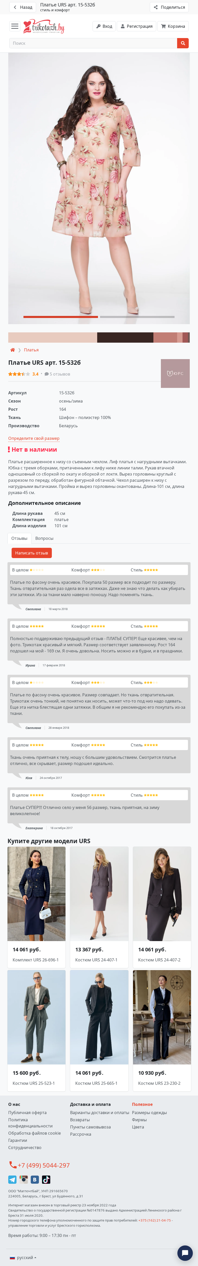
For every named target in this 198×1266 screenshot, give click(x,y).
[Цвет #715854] (189, 337)
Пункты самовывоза (90, 1127)
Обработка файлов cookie (34, 1133)
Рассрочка (80, 1134)
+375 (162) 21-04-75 (154, 1220)
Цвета (138, 1127)
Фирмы (139, 1120)
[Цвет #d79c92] (180, 337)
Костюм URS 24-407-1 (96, 960)
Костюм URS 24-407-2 (159, 960)
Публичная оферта (27, 1112)
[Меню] (14, 26)
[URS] (175, 373)
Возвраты (80, 1120)
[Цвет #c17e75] (165, 337)
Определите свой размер (34, 438)
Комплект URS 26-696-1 (36, 960)
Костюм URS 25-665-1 (96, 1083)
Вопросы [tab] (44, 538)
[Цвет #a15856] (185, 337)
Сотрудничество (25, 1147)
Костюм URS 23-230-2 (159, 1083)
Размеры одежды (149, 1112)
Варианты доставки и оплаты (99, 1112)
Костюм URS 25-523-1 (34, 1083)
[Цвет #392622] (125, 337)
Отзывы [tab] (19, 538)
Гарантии (17, 1140)
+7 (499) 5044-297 (44, 1165)
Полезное (142, 1104)
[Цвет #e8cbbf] (52, 337)
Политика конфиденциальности (30, 1123)
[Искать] (183, 43)
